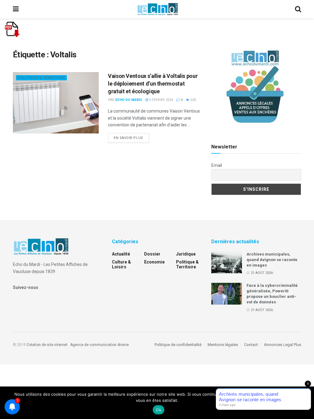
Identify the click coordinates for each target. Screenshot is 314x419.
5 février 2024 (160, 100)
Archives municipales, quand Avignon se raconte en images (272, 259)
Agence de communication (93, 345)
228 (192, 100)
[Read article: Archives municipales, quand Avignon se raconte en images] (226, 263)
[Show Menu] (16, 9)
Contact (251, 344)
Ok (158, 409)
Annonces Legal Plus (282, 344)
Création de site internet (46, 345)
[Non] (306, 403)
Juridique (186, 254)
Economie (154, 261)
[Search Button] (298, 9)
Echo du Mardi (128, 100)
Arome (123, 345)
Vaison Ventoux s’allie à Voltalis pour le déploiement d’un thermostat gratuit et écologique (152, 83)
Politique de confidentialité (178, 344)
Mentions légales (223, 344)
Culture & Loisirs (121, 264)
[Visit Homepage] (157, 9)
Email (216, 165)
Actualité (121, 254)
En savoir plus (131, 138)
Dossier (152, 254)
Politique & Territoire (41, 78)
